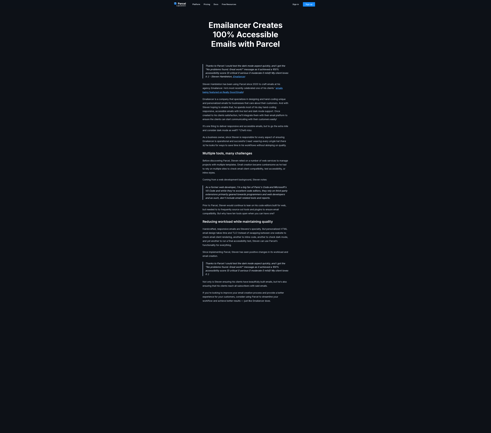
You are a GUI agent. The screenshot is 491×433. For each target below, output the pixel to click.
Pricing (207, 4)
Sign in (296, 4)
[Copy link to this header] (254, 153)
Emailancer (239, 76)
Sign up (309, 4)
